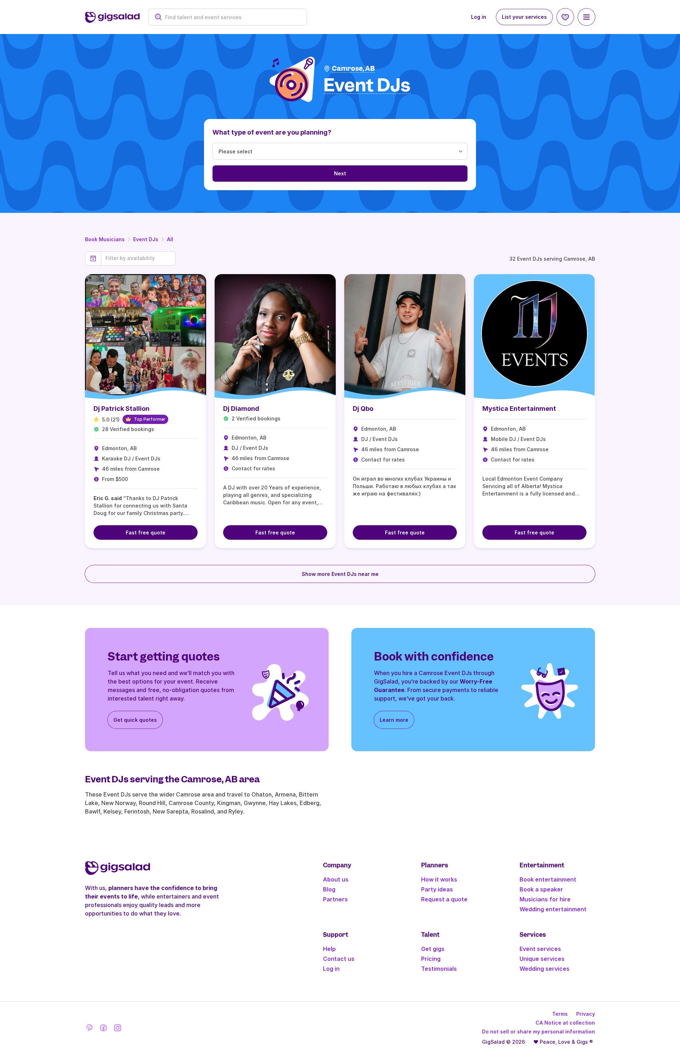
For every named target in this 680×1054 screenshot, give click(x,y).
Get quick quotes (135, 720)
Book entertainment (548, 879)
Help (329, 948)
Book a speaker (541, 889)
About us (335, 879)
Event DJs (145, 239)
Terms (560, 1014)
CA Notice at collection (565, 1023)
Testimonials (439, 968)
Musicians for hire (545, 899)
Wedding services (545, 968)
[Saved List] (565, 17)
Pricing (431, 958)
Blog (329, 889)
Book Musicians (105, 239)
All (170, 239)
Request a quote (444, 899)
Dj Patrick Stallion (121, 408)
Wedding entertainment (553, 909)
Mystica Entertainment (519, 408)
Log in (478, 17)
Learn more (394, 720)
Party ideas (437, 889)
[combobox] (231, 17)
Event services (540, 948)
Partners (335, 899)
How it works (439, 879)
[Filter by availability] (138, 258)
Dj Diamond (241, 408)
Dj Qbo (363, 408)
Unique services (542, 958)
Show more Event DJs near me (340, 574)
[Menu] (586, 17)
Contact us (339, 958)
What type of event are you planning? (272, 132)
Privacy (585, 1014)
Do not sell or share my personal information (538, 1031)
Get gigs (432, 948)
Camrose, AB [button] (353, 68)
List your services (524, 17)
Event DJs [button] (366, 85)
